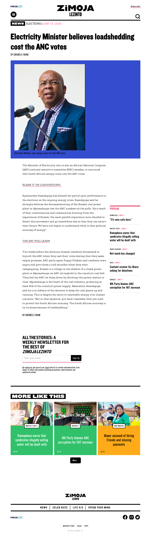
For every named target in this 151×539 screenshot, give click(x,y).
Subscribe (135, 6)
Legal (47, 367)
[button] (15, 12)
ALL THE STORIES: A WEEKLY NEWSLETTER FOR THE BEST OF (45, 344)
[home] (75, 10)
